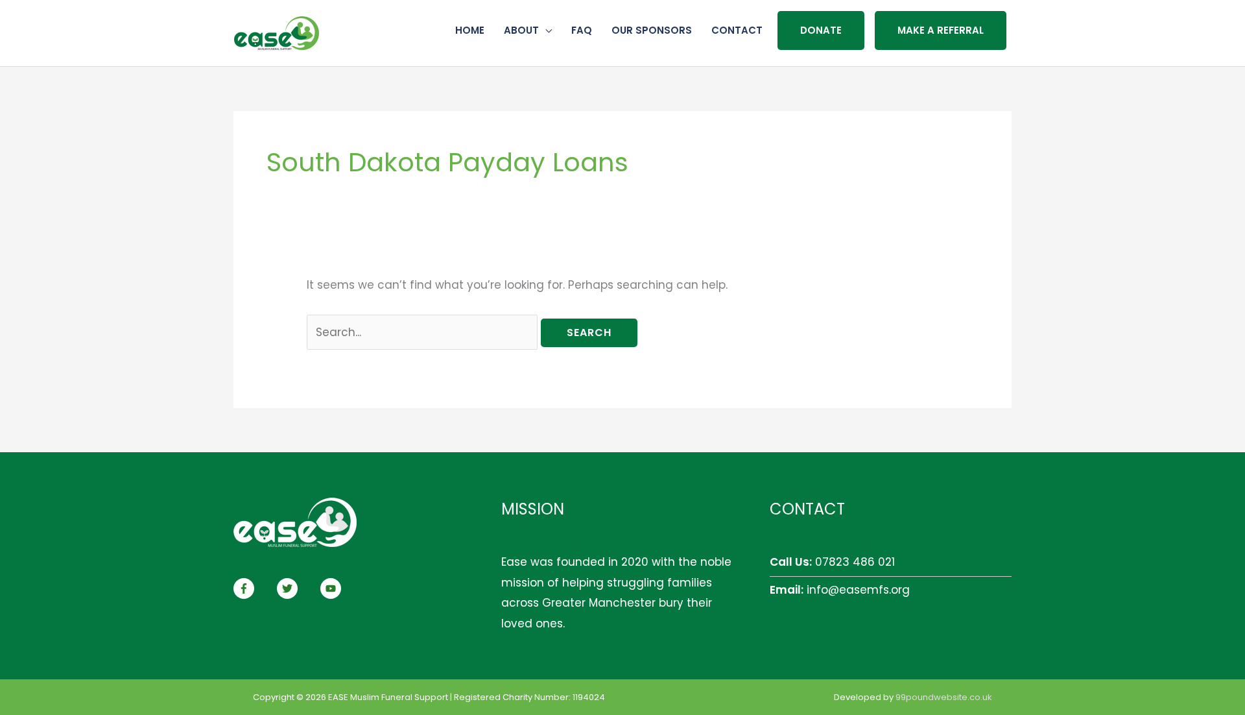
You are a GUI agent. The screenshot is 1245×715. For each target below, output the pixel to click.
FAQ (581, 30)
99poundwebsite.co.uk (943, 697)
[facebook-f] (253, 588)
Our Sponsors (651, 30)
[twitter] (297, 588)
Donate (821, 30)
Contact (737, 30)
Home (469, 30)
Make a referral (940, 30)
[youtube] (332, 588)
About (521, 30)
